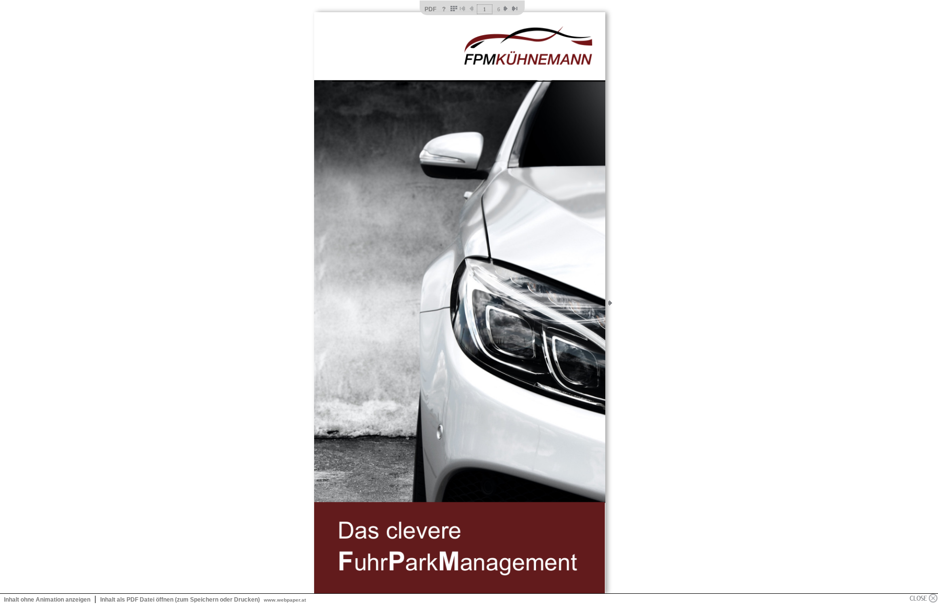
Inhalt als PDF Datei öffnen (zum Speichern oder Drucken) (180, 599)
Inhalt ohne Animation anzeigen (47, 599)
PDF (430, 9)
